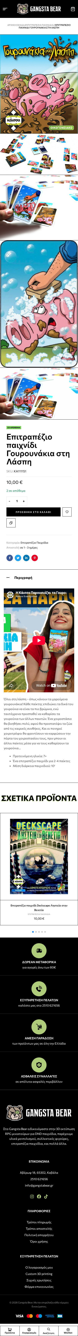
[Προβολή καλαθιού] (73, 9)
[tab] (39, 577)
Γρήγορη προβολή (73, 826)
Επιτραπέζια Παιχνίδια (40, 25)
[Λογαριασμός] (29, 1329)
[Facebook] (39, 1196)
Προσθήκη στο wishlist (67, 511)
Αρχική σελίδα (16, 25)
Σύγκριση (11, 522)
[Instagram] (32, 1196)
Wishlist (68, 1332)
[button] (33, 932)
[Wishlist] (68, 1329)
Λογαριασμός (29, 1332)
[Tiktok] (46, 1196)
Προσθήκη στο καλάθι (33, 512)
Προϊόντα (10, 1332)
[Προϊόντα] (10, 1329)
